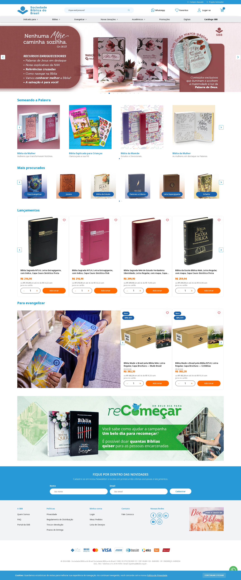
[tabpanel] (120, 57)
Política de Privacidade (157, 575)
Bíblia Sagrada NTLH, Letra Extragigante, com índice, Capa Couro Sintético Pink (92, 271)
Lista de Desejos (97, 524)
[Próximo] (238, 57)
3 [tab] (109, 93)
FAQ (19, 519)
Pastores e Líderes (138, 194)
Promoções (164, 19)
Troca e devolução (55, 524)
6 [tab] (122, 93)
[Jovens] (68, 186)
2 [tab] (105, 93)
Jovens (69, 194)
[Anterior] (3, 57)
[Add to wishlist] (64, 220)
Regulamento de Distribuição (60, 519)
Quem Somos (23, 514)
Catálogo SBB (211, 19)
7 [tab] (126, 93)
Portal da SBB (23, 524)
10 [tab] (138, 93)
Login (92, 514)
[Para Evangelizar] (34, 186)
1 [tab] (101, 93)
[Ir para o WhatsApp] (233, 570)
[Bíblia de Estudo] (103, 186)
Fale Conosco (127, 514)
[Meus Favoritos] (181, 10)
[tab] (119, 158)
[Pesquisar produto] (130, 11)
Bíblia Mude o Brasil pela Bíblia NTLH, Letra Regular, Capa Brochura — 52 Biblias (196, 364)
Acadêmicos (138, 19)
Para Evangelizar (34, 194)
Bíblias (55, 19)
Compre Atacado (196, 2)
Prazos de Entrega (55, 529)
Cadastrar (180, 491)
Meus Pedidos (96, 519)
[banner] (68, 349)
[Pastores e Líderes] (137, 186)
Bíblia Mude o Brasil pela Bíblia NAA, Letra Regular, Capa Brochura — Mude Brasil (144, 364)
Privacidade (52, 514)
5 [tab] (117, 93)
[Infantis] (206, 186)
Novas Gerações (108, 19)
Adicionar (54, 290)
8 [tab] (130, 93)
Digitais (187, 19)
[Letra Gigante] (172, 186)
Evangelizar (79, 19)
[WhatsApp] (158, 10)
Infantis (206, 194)
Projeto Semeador (216, 2)
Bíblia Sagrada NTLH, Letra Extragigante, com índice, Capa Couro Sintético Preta (41, 271)
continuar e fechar (214, 575)
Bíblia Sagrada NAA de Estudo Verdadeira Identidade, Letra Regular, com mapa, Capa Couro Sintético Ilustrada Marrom (145, 272)
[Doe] (206, 519)
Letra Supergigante (172, 194)
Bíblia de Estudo (103, 194)
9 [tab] (134, 93)
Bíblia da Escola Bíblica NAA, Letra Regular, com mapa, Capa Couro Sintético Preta (196, 271)
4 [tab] (113, 93)
